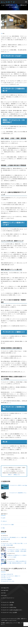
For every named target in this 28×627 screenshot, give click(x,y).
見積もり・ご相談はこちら (14, 474)
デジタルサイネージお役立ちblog (8, 607)
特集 (3, 33)
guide (4, 517)
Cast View (3, 592)
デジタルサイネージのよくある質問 (9, 612)
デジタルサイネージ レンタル (7, 581)
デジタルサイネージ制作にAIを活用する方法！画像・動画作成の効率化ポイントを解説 (13, 563)
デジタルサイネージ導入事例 (7, 602)
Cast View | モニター (6, 577)
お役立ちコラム (9, 622)
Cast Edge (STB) (5, 587)
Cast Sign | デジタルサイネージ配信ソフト (10, 576)
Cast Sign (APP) (4, 590)
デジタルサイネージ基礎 (8, 524)
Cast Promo (4, 595)
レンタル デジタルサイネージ (7, 598)
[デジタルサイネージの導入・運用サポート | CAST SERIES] (8, 2)
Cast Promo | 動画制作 (6, 579)
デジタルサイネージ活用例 (7, 605)
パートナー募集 (16, 622)
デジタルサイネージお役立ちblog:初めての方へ (11, 610)
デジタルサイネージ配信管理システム (17, 492)
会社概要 (3, 622)
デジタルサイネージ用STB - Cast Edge (18, 485)
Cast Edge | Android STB (7, 574)
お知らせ (5, 521)
